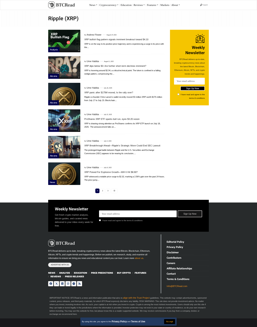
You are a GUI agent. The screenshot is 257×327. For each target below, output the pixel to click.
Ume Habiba (93, 61)
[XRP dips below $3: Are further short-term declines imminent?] (64, 67)
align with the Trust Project (136, 298)
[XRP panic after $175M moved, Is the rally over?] (64, 94)
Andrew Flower (94, 35)
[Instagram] (68, 283)
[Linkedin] (62, 283)
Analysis (54, 49)
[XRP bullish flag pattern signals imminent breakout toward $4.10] (64, 41)
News (52, 182)
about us (139, 258)
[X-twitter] (56, 283)
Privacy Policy (119, 321)
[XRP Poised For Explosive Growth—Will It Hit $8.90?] (64, 173)
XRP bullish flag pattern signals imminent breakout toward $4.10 (116, 39)
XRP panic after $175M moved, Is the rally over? (108, 92)
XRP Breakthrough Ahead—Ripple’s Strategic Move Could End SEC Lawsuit (122, 145)
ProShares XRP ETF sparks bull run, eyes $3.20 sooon (111, 119)
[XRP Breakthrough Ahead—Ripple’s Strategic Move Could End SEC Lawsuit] (64, 147)
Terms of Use (138, 321)
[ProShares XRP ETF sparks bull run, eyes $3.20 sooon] (64, 120)
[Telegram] (73, 283)
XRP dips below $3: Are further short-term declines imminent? (115, 66)
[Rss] (79, 283)
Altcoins (53, 76)
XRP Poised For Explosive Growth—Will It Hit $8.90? (111, 172)
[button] (169, 321)
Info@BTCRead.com (177, 286)
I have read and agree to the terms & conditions (122, 220)
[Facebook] (50, 283)
